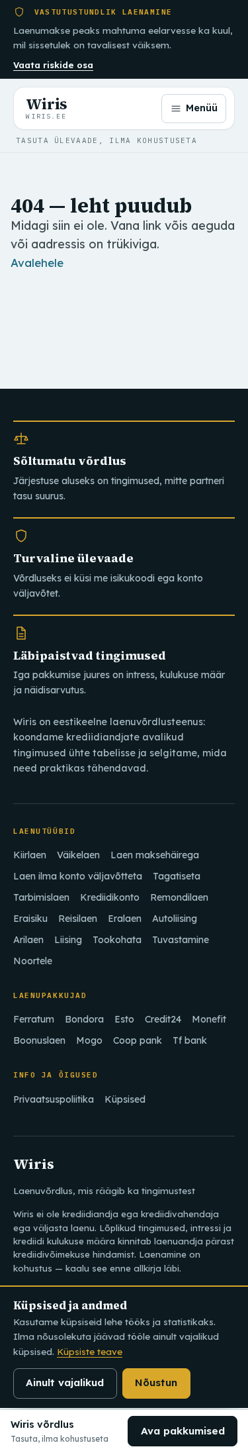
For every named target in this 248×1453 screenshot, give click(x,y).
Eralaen (125, 919)
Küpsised (124, 1099)
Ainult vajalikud (65, 1382)
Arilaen (28, 940)
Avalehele (37, 263)
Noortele (32, 961)
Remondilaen (179, 897)
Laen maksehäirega (154, 855)
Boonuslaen (39, 1040)
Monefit (209, 1019)
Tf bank (190, 1040)
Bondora (84, 1019)
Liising (68, 940)
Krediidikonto (110, 897)
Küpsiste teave (89, 1351)
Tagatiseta (176, 876)
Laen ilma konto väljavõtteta (77, 876)
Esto (124, 1019)
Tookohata (117, 940)
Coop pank (137, 1040)
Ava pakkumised (183, 1431)
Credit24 (163, 1019)
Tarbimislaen (41, 897)
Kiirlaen (29, 855)
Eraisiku (30, 919)
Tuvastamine (180, 940)
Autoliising (174, 919)
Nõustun (156, 1382)
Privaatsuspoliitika (53, 1099)
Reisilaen (77, 919)
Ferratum (33, 1019)
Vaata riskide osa (53, 65)
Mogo (89, 1040)
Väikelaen (78, 855)
